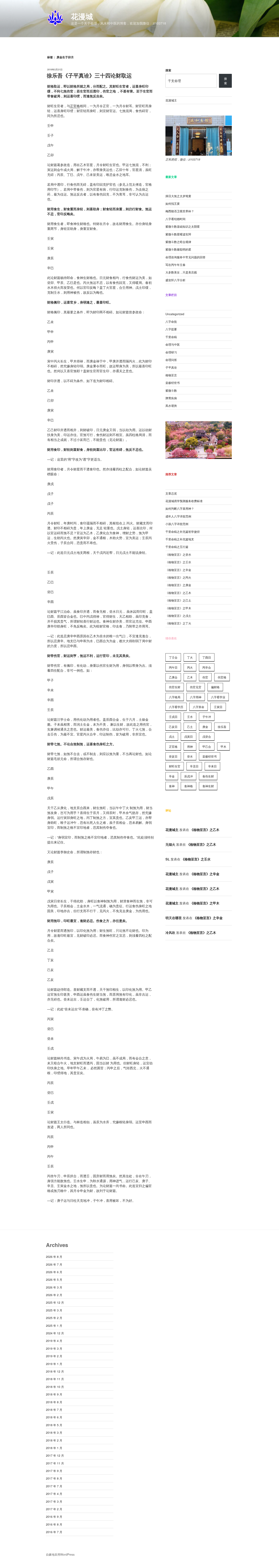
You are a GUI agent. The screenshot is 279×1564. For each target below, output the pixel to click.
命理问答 (171, 360)
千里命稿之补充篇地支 (179, 539)
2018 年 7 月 (54, 1410)
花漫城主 (171, 100)
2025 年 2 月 (54, 1318)
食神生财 (208, 786)
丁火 (190, 657)
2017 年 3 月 (54, 1501)
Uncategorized (174, 314)
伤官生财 (174, 687)
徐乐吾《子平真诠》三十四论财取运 (90, 75)
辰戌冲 (188, 776)
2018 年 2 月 (54, 1440)
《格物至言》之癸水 (178, 554)
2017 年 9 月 (54, 1471)
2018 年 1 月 (54, 1448)
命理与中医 (172, 344)
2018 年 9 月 (54, 1394)
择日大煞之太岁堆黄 (178, 196)
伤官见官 (195, 687)
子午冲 (206, 717)
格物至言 (171, 375)
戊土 (172, 736)
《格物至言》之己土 (178, 600)
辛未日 (212, 766)
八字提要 (171, 329)
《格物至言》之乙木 (178, 593)
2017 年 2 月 (54, 1509)
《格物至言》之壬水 (178, 562)
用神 (190, 746)
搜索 (168, 70)
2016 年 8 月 (54, 1524)
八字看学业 (218, 697)
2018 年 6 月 (54, 1417)
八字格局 (174, 697)
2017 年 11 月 (55, 1463)
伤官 (205, 677)
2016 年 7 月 (54, 1532)
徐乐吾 (222, 727)
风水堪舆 (171, 406)
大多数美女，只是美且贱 (181, 272)
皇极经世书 (172, 383)
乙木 (190, 677)
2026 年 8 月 (54, 1257)
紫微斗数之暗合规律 (178, 242)
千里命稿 (171, 337)
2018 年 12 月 (55, 1371)
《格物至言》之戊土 (178, 616)
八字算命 (198, 707)
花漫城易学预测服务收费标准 (184, 501)
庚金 (205, 727)
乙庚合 (173, 677)
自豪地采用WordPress (60, 1554)
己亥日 (173, 727)
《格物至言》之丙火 (178, 577)
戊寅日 (188, 736)
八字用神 (195, 697)
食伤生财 (208, 776)
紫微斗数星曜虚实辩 (178, 234)
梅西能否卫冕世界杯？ (179, 211)
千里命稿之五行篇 (176, 547)
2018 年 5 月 (54, 1425)
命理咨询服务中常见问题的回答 (185, 257)
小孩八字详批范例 (176, 524)
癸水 (190, 756)
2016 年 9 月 (54, 1517)
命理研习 (171, 352)
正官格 (75, 105)
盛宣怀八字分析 (175, 280)
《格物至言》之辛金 (178, 570)
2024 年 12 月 (55, 1333)
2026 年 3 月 (54, 1287)
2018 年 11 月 (55, 1379)
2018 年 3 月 (54, 1432)
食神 (172, 786)
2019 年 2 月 (54, 1356)
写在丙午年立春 (175, 265)
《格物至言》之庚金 (178, 585)
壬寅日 (218, 707)
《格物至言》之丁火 (178, 623)
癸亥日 (173, 756)
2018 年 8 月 (54, 1402)
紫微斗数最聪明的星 (178, 249)
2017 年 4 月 (54, 1494)
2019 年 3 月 (54, 1348)
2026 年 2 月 (54, 1295)
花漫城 (82, 16)
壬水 (190, 717)
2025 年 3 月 (54, 1310)
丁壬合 (173, 657)
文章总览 (171, 493)
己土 (190, 727)
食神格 (188, 786)
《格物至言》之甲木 (178, 608)
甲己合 (206, 746)
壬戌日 (173, 717)
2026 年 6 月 (54, 1272)
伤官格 (222, 677)
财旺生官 (174, 766)
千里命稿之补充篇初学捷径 (182, 532)
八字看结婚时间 (175, 219)
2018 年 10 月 (55, 1387)
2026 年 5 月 (54, 1279)
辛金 (172, 776)
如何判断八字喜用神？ (179, 508)
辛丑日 (194, 766)
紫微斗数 (171, 390)
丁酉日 (206, 657)
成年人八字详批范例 (178, 516)
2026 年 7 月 (54, 1264)
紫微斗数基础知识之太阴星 (182, 226)
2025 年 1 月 (54, 1325)
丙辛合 (206, 667)
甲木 (223, 746)
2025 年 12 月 (55, 1302)
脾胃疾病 (171, 398)
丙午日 (173, 667)
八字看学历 (176, 707)
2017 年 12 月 (55, 1455)
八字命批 (171, 321)
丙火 (190, 667)
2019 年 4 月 (54, 1341)
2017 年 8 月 (54, 1478)
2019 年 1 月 (54, 1364)
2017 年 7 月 (54, 1486)
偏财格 (215, 687)
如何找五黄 (172, 203)
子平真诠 (171, 367)
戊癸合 (206, 736)
